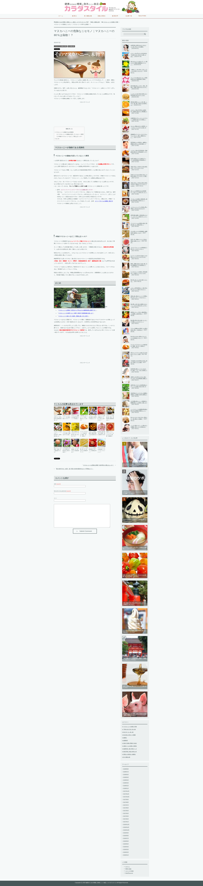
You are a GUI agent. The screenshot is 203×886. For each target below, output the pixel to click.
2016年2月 (126, 852)
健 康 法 (74, 16)
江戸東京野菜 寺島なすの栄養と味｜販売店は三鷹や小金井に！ (66, 450)
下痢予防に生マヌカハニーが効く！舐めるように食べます (84, 418)
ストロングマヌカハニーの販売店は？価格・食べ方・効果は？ (84, 434)
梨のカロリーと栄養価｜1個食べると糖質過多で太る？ (58, 450)
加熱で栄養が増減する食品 (130, 743)
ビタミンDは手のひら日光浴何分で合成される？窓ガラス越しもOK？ (139, 55)
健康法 (125, 737)
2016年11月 (126, 827)
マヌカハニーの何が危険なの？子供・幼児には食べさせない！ (101, 418)
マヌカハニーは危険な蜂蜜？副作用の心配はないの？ (92, 417)
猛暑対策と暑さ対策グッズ (130, 748)
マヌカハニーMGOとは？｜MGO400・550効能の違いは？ (58, 434)
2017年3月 (126, 816)
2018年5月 (126, 777)
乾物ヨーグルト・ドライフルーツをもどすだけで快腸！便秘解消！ (110, 434)
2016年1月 (126, 855)
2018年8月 (126, 769)
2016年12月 (126, 824)
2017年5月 (126, 810)
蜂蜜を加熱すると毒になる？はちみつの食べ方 (134, 686)
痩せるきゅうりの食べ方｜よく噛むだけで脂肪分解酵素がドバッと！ (139, 63)
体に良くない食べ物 (128, 732)
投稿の (128, 868)
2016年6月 (126, 841)
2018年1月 (126, 788)
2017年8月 (126, 802)
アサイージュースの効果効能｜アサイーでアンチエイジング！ (101, 450)
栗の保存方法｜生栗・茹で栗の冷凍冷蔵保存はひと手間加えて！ (74, 468)
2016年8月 (126, 835)
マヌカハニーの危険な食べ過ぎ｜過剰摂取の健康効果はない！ (110, 418)
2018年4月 (126, 780)
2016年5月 (126, 843)
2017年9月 (126, 799)
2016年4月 (126, 846)
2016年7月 (126, 838)
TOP (72, 22)
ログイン (127, 866)
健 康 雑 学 (115, 16)
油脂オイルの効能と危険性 (130, 746)
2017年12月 (126, 791)
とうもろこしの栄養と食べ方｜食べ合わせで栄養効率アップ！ (84, 450)
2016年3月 (126, 849)
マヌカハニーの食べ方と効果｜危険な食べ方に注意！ (66, 433)
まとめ (57, 138)
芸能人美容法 (101, 16)
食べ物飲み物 (88, 16)
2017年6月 (126, 807)
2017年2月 (126, 818)
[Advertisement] (85, 114)
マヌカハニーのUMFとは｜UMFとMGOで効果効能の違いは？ (58, 418)
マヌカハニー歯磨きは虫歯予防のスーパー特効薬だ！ (75, 417)
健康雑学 (125, 740)
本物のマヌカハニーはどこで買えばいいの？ (69, 136)
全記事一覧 (129, 16)
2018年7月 (126, 771)
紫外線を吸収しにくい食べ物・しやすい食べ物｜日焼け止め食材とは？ (139, 103)
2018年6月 (126, 774)
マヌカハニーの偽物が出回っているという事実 (70, 134)
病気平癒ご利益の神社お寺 (130, 751)
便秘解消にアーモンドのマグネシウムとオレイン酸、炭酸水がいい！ (139, 136)
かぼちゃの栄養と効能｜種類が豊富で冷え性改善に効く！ (92, 434)
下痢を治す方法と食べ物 (129, 729)
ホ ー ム (61, 16)
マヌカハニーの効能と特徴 (60, 46)
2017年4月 (126, 813)
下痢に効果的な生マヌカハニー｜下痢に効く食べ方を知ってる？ (75, 434)
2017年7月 (126, 805)
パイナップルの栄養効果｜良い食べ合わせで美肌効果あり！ (75, 450)
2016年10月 (126, 830)
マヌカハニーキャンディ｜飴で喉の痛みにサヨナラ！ (66, 417)
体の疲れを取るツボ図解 (129, 735)
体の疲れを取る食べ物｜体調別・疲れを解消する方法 (101, 433)
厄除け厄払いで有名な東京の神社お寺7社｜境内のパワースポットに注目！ (139, 184)
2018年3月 (126, 782)
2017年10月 (126, 796)
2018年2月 (126, 785)
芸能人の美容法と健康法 (129, 754)
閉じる (70, 128)
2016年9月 (126, 832)
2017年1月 (126, 821)
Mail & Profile (142, 15)
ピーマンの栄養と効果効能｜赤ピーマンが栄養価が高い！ (92, 450)
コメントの (129, 871)
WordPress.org (129, 873)
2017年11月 (126, 793)
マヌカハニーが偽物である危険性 (64, 132)
